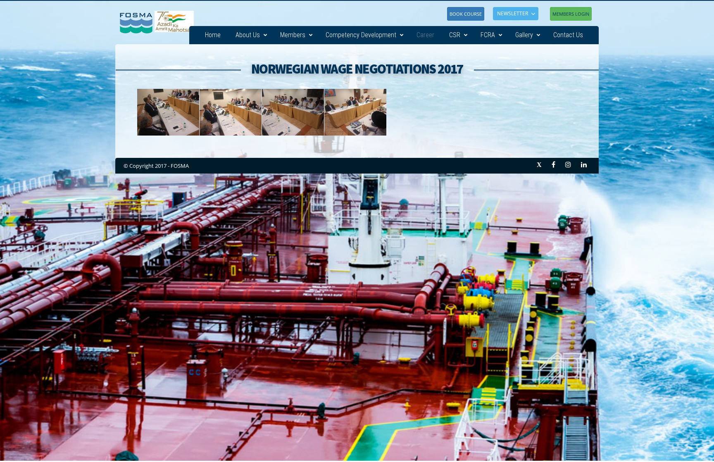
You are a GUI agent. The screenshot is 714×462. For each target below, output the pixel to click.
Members (292, 35)
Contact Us (568, 35)
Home (213, 35)
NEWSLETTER (512, 13)
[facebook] (553, 164)
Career (425, 35)
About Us (248, 35)
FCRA (488, 35)
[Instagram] (568, 164)
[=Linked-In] (584, 164)
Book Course (466, 14)
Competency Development (361, 35)
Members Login (570, 14)
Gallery (524, 35)
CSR (454, 35)
